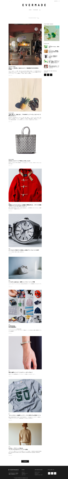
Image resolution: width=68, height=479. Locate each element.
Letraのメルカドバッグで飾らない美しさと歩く (20, 161)
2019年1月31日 (10, 420)
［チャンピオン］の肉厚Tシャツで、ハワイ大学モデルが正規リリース (25, 415)
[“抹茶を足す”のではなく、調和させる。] (51, 33)
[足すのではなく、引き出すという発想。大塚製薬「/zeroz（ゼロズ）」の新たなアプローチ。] (46, 61)
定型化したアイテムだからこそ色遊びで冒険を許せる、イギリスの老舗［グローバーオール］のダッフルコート (25, 205)
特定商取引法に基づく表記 (38, 474)
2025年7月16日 (10, 75)
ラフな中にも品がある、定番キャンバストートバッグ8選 (22, 282)
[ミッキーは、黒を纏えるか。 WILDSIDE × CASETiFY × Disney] (46, 56)
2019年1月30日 (10, 455)
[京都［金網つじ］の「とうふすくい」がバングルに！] (25, 352)
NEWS (57, 27)
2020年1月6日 (10, 253)
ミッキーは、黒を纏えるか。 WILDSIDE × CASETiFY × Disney (53, 56)
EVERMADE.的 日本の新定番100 (12, 326)
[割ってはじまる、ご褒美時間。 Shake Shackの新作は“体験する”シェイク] (46, 51)
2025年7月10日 (10, 121)
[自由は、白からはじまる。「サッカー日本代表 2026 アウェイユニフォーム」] (46, 66)
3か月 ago (46, 39)
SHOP (11, 66)
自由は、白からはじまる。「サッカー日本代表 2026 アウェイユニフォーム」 (54, 66)
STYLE (9, 203)
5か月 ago (50, 54)
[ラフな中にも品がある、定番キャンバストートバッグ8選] (25, 268)
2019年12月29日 (10, 286)
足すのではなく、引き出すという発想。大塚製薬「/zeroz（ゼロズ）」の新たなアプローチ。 (54, 61)
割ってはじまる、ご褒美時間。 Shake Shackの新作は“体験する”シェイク (56, 51)
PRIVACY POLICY (37, 472)
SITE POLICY (37, 473)
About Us (23, 472)
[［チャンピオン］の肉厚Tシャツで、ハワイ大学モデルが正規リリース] (25, 395)
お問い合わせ (24, 474)
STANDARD (14, 66)
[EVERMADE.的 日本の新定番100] (25, 306)
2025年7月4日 (10, 165)
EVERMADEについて (25, 473)
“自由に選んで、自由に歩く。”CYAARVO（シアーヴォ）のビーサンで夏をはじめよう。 (25, 115)
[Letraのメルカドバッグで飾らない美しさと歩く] (25, 141)
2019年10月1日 (10, 333)
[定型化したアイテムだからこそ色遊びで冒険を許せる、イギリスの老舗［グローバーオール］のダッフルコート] (25, 185)
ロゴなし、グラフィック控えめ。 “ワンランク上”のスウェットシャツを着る (18, 449)
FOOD (57, 26)
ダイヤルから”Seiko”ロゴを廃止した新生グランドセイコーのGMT (24, 250)
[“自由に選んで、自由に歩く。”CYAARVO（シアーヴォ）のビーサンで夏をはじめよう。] (25, 95)
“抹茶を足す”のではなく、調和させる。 (49, 37)
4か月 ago (50, 49)
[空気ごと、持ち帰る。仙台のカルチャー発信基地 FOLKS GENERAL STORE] (25, 44)
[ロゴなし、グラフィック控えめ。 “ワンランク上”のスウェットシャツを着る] (25, 434)
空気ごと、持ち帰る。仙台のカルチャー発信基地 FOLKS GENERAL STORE (23, 68)
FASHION (10, 66)
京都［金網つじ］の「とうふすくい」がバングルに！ (21, 372)
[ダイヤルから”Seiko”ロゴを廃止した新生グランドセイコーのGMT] (25, 230)
